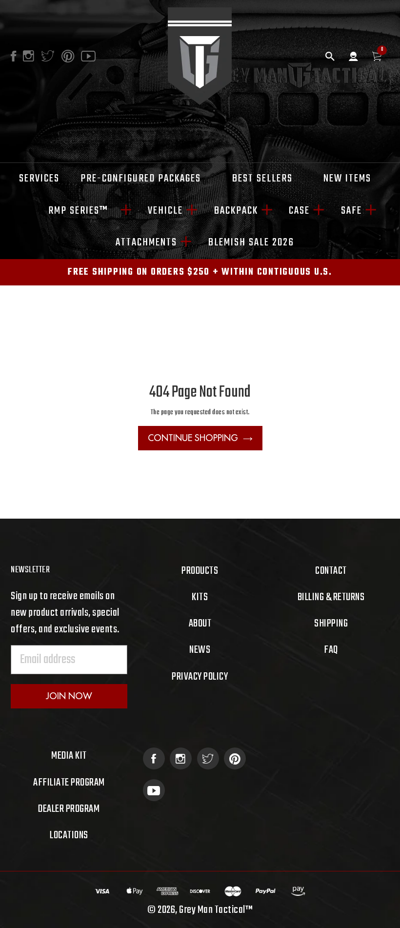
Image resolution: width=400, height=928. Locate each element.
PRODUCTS (199, 571)
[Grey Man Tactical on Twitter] (208, 758)
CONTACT (331, 571)
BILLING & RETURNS (331, 597)
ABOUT (200, 623)
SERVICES (39, 178)
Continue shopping (193, 438)
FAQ (331, 650)
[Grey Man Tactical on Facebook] (154, 758)
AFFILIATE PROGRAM (69, 782)
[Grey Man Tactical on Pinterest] (235, 758)
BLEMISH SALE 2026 (251, 242)
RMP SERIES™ (82, 211)
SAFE (351, 211)
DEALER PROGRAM (69, 809)
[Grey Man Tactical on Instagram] (181, 758)
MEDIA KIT (69, 755)
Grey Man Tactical (212, 910)
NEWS (199, 650)
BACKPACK (236, 211)
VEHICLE (165, 211)
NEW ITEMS (347, 178)
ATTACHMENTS (146, 242)
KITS (200, 597)
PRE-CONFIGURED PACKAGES (140, 178)
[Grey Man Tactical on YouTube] (154, 790)
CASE (299, 211)
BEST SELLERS (262, 178)
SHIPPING (331, 623)
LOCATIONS (69, 835)
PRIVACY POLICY (200, 676)
